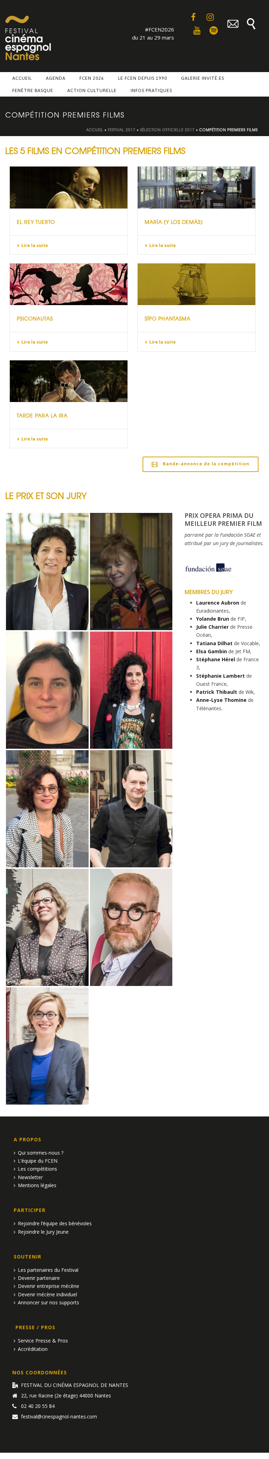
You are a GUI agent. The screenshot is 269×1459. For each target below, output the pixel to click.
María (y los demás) (174, 221)
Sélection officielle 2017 (167, 129)
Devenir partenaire (39, 1278)
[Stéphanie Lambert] (47, 927)
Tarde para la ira (42, 415)
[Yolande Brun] (131, 571)
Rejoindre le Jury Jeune (43, 1231)
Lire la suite (34, 245)
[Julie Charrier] (47, 690)
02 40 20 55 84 (38, 1406)
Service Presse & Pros (43, 1340)
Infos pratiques (151, 90)
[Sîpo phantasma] (196, 284)
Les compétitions (37, 1168)
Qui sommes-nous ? (40, 1152)
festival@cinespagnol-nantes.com (59, 1417)
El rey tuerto (36, 221)
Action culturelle (92, 90)
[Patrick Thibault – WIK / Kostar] (131, 927)
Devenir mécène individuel (47, 1294)
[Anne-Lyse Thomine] (47, 1046)
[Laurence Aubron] (47, 571)
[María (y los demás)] (196, 187)
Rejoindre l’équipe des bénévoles (55, 1223)
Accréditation (33, 1349)
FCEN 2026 (92, 78)
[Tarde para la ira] (68, 381)
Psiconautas (35, 318)
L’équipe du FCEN (37, 1160)
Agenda (55, 78)
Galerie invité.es (202, 78)
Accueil (22, 78)
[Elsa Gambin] (131, 690)
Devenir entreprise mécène (48, 1286)
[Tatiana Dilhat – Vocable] (47, 808)
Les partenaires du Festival (48, 1270)
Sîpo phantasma (168, 318)
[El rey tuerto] (68, 187)
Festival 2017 (122, 129)
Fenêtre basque (32, 90)
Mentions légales (37, 1185)
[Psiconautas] (68, 284)
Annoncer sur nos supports (48, 1302)
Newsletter (30, 1177)
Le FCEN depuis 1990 (142, 78)
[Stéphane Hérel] (131, 808)
